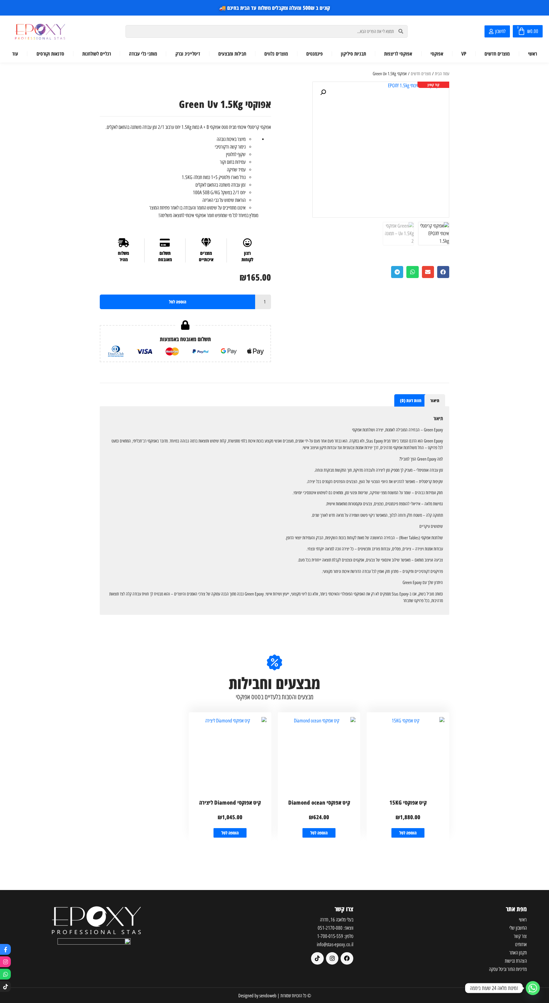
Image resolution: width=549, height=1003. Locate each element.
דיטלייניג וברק (187, 53)
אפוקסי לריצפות (398, 53)
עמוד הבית (442, 73)
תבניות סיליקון (353, 53)
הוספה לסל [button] (408, 833)
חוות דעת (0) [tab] (410, 400)
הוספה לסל (177, 302)
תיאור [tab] (434, 400)
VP (463, 53)
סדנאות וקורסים (50, 53)
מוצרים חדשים (497, 53)
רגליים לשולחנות (96, 53)
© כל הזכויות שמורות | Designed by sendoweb (274, 996)
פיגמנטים (314, 53)
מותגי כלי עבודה (143, 53)
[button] (323, 92)
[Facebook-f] (5, 949)
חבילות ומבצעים (232, 53)
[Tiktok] (5, 986)
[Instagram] (5, 961)
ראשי (532, 53)
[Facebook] (347, 958)
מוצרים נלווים (276, 53)
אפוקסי (436, 53)
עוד (15, 53)
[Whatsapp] (5, 974)
